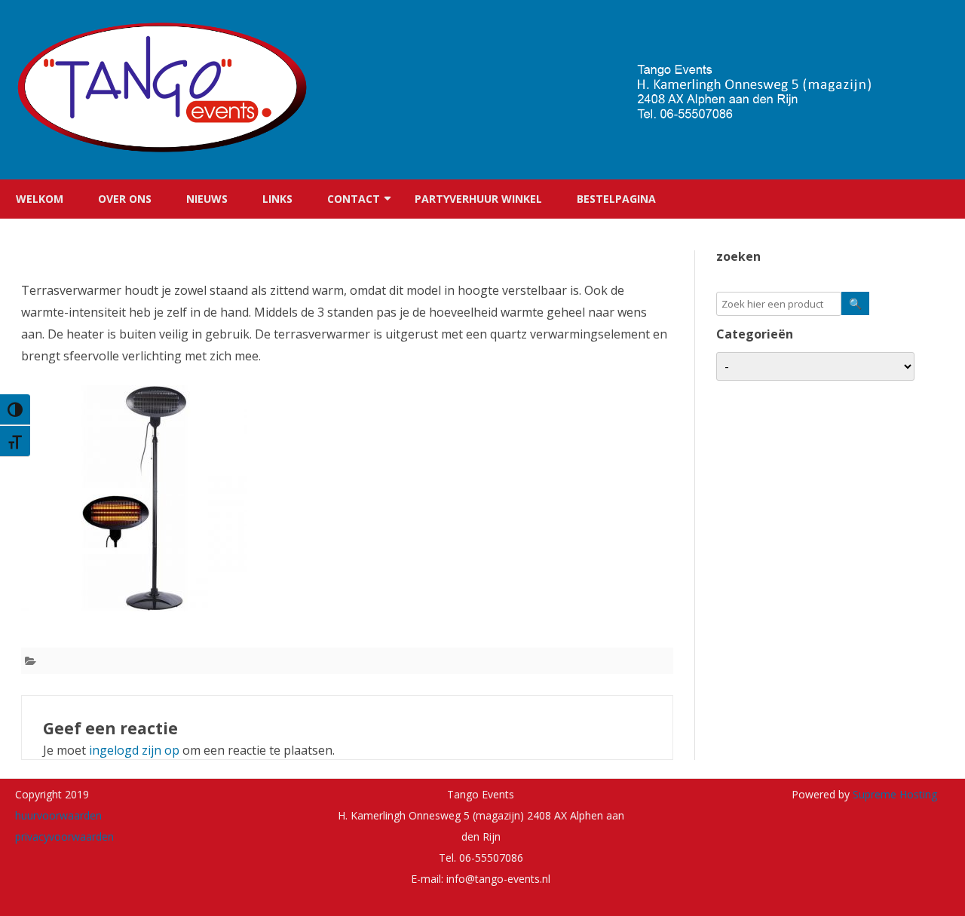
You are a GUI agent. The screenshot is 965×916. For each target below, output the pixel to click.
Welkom (39, 198)
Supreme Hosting (893, 794)
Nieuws (207, 198)
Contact (353, 198)
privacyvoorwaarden (64, 836)
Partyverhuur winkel (478, 198)
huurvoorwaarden (58, 815)
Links (277, 198)
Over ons (125, 198)
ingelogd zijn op (134, 750)
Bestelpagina (616, 198)
